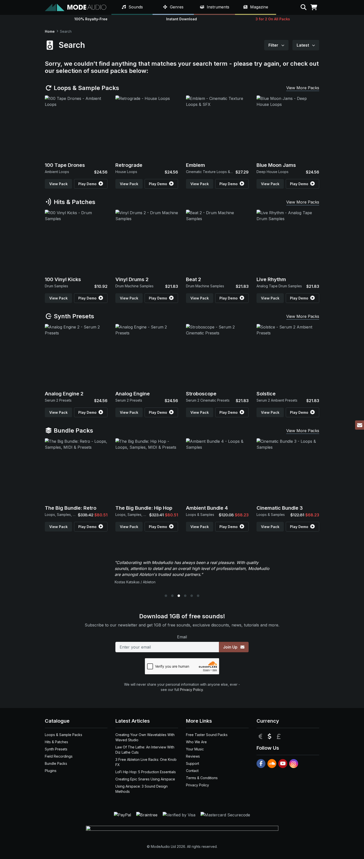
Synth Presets (73, 316)
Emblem (195, 165)
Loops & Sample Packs (85, 87)
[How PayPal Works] (123, 814)
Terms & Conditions (202, 778)
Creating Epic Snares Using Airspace (145, 779)
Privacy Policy (191, 689)
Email (182, 636)
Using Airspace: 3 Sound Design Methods (141, 789)
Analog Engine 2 (64, 394)
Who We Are (196, 742)
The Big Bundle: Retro (70, 508)
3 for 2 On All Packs (273, 19)
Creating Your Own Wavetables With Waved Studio (145, 737)
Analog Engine (132, 394)
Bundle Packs (72, 430)
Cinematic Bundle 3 (280, 508)
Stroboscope (201, 394)
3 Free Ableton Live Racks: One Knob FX (146, 762)
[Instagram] (293, 763)
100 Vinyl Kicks (63, 279)
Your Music (195, 749)
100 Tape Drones (65, 165)
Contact (192, 771)
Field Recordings (59, 756)
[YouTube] (282, 763)
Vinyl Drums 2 (132, 279)
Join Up (230, 647)
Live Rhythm (271, 279)
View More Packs (302, 87)
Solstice (266, 394)
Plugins (50, 771)
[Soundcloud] (271, 763)
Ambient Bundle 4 (207, 508)
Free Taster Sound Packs (207, 735)
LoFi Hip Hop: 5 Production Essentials (145, 772)
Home (50, 31)
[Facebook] (261, 763)
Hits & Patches (73, 202)
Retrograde (128, 165)
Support (192, 763)
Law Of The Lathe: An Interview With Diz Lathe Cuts (144, 749)
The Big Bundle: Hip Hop (143, 508)
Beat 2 (193, 279)
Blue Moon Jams (276, 165)
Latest (303, 45)
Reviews (193, 756)
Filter (273, 45)
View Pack (58, 184)
